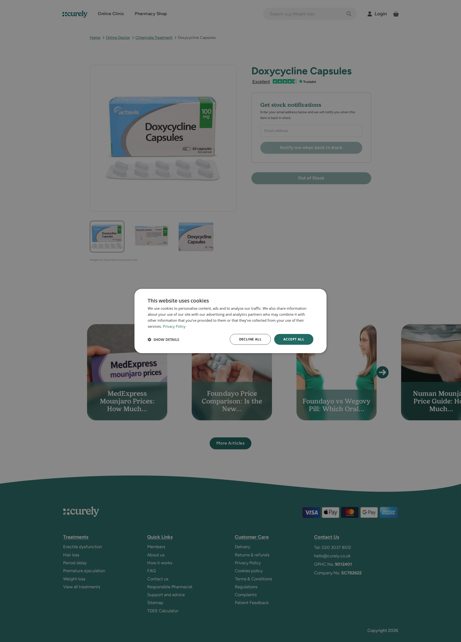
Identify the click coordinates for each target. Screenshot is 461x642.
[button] (163, 339)
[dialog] (230, 321)
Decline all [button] (250, 339)
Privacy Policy (174, 326)
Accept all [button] (293, 339)
